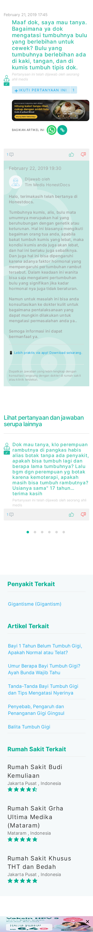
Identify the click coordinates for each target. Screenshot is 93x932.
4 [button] (49, 532)
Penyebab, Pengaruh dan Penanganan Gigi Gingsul (36, 710)
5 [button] (56, 532)
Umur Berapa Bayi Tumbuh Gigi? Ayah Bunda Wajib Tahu (44, 669)
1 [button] (28, 532)
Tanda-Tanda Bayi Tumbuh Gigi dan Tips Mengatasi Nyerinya (43, 689)
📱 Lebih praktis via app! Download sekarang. (45, 353)
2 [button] (35, 532)
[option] (46, 480)
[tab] (46, 267)
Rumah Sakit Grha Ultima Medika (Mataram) (35, 817)
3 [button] (42, 532)
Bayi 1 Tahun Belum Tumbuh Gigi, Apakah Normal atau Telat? (45, 649)
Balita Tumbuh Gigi (29, 727)
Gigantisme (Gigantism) (35, 604)
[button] (46, 154)
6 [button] (63, 532)
